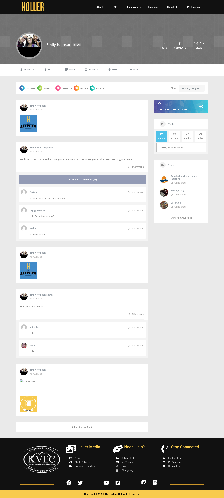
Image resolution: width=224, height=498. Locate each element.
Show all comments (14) (84, 179)
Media (72, 69)
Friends (84, 88)
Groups (100, 88)
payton (33, 192)
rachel (33, 228)
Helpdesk (172, 7)
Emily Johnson (38, 105)
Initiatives (132, 7)
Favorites (67, 88)
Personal (30, 88)
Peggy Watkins (37, 210)
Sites (114, 69)
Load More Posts (83, 427)
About (99, 7)
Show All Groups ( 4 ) (181, 217)
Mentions (48, 88)
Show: (174, 88)
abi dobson (35, 327)
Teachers (153, 7)
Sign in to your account (172, 109)
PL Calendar (194, 7)
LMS (114, 7)
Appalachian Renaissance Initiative (184, 177)
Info (50, 69)
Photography (177, 190)
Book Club (176, 202)
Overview (29, 69)
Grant (33, 345)
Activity (93, 69)
